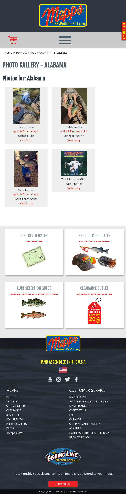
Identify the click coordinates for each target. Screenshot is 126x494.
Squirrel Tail (15, 419)
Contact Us (77, 410)
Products (13, 397)
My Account (78, 397)
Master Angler (80, 406)
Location (44, 53)
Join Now (63, 484)
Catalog (75, 419)
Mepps (12, 390)
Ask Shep (75, 428)
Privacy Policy (79, 437)
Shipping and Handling (86, 424)
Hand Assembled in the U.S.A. (89, 433)
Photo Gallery (23, 53)
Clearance (13, 410)
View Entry (26, 140)
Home (6, 53)
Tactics (11, 401)
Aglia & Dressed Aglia (26, 131)
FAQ (71, 415)
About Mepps (78, 401)
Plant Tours (99, 401)
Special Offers (16, 406)
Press (10, 428)
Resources (13, 415)
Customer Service (87, 390)
